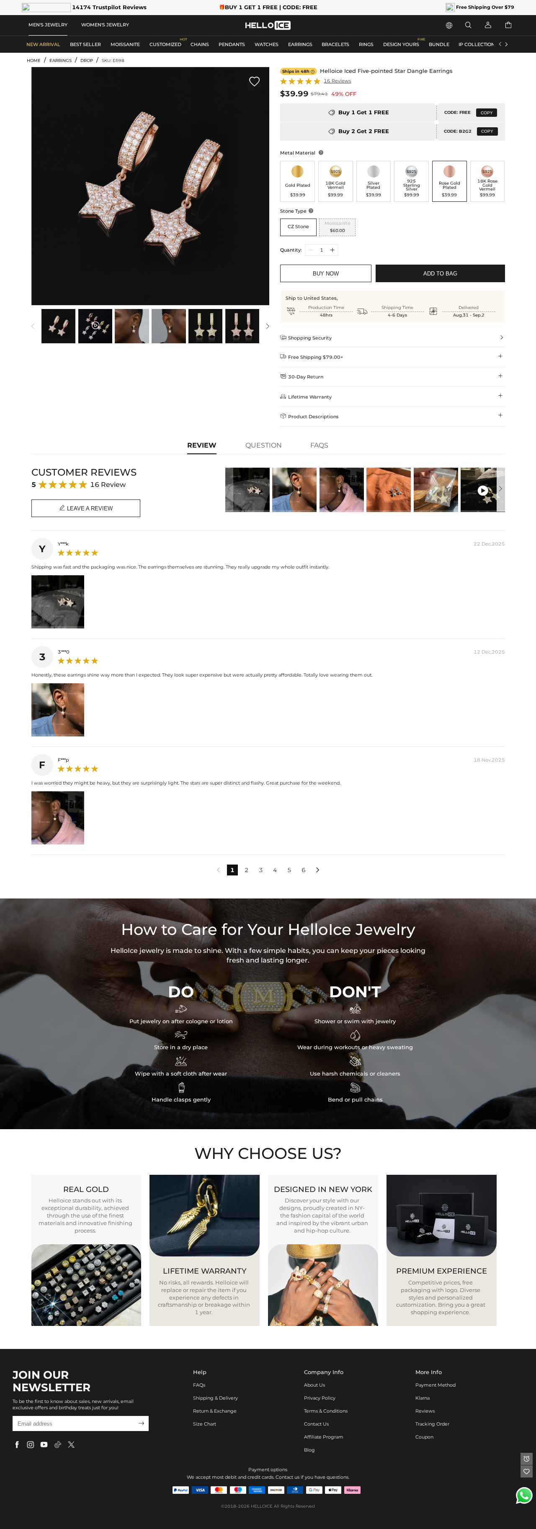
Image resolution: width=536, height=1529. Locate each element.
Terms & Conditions (326, 1411)
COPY (487, 113)
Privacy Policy (319, 1398)
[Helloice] (268, 25)
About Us (314, 1385)
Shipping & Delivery (215, 1398)
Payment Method (435, 1385)
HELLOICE (262, 1506)
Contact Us (316, 1424)
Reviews (425, 1411)
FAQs (199, 1385)
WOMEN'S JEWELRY (105, 25)
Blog (309, 1450)
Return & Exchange (215, 1411)
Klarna (422, 1398)
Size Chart (204, 1424)
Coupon (424, 1437)
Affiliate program (323, 1437)
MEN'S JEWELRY (47, 25)
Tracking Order (432, 1424)
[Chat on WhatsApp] (524, 1495)
